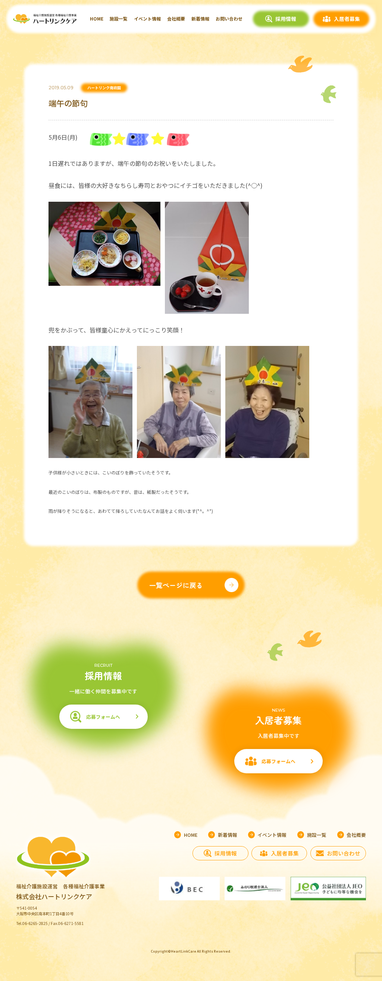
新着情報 (200, 18)
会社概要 (176, 18)
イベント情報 (147, 18)
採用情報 (285, 18)
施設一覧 (119, 18)
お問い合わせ (229, 18)
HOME (96, 18)
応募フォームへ (103, 716)
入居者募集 (347, 18)
